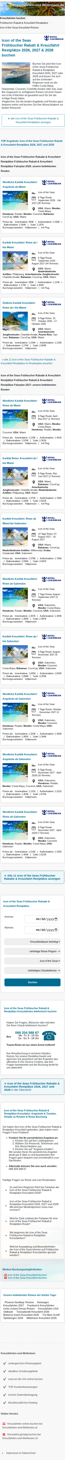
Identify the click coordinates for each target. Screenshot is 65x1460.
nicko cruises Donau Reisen (19, 1308)
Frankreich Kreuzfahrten (41, 1305)
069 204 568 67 (17, 1169)
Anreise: (9, 916)
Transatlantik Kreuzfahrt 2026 (32, 1311)
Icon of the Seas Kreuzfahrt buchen (27, 1275)
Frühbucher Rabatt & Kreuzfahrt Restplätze (24, 23)
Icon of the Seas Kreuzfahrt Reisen (19, 27)
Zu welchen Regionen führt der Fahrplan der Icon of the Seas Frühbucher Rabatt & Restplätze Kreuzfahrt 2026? (34, 1190)
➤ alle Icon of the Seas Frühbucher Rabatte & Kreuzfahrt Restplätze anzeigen (33, 120)
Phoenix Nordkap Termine (19, 1302)
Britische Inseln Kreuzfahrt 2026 (21, 1315)
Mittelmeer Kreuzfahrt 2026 (42, 1318)
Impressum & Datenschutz (21, 1453)
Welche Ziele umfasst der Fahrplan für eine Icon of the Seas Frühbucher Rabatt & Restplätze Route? (34, 1221)
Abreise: (9, 927)
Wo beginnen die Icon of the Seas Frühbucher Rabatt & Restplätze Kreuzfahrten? (28, 1235)
